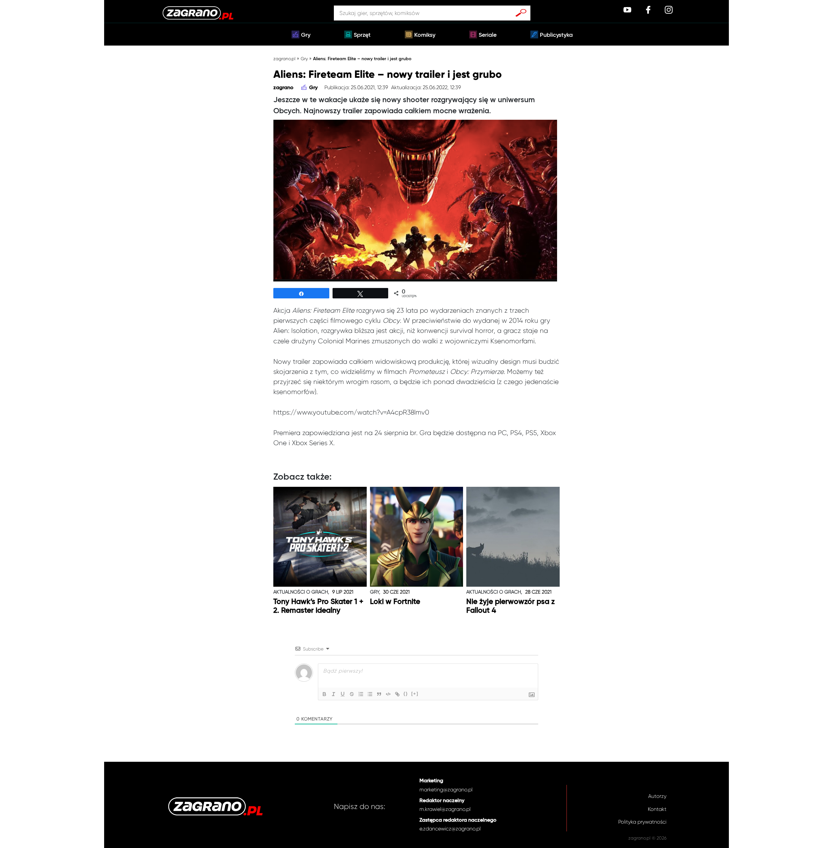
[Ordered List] (360, 694)
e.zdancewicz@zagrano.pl (450, 829)
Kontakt (657, 809)
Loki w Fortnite (395, 602)
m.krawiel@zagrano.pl (445, 809)
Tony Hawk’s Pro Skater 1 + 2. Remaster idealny (318, 606)
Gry (305, 35)
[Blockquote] (379, 694)
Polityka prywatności (642, 822)
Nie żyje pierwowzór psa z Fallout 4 (510, 606)
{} (405, 693)
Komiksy (424, 35)
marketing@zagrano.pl (445, 789)
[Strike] (351, 694)
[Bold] (324, 694)
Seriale (488, 35)
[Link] (397, 694)
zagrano (283, 87)
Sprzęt (362, 35)
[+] (414, 693)
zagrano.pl (284, 58)
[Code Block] (388, 694)
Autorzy (657, 796)
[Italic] (333, 694)
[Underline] (342, 694)
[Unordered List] (370, 694)
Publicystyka (556, 35)
